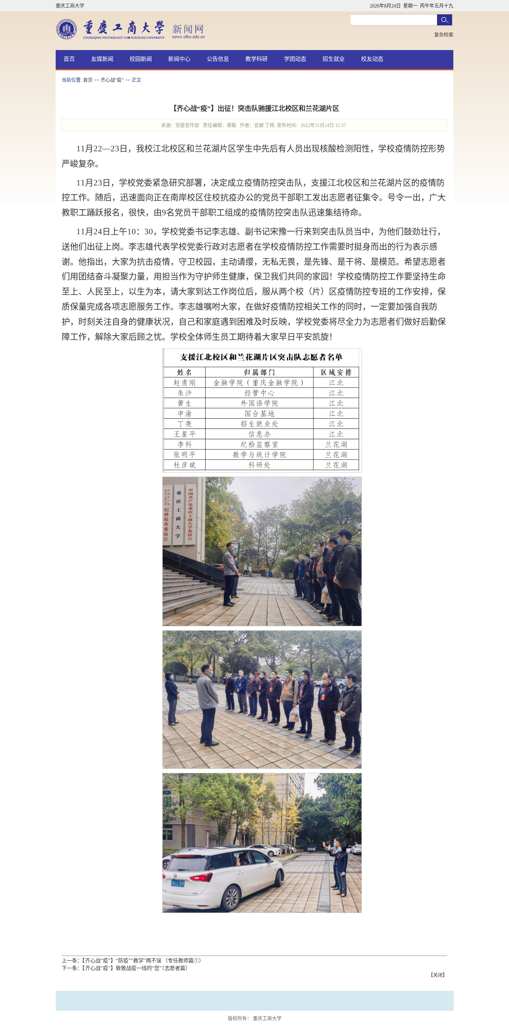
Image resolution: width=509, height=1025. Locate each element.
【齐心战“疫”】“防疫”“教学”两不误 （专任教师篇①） (143, 960)
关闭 (438, 975)
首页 (69, 59)
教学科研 (256, 59)
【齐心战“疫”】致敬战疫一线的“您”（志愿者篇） (136, 968)
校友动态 (372, 59)
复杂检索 (443, 35)
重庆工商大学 (70, 6)
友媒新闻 (102, 59)
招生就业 (333, 59)
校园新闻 (141, 59)
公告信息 (218, 59)
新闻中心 (179, 59)
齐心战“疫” (112, 80)
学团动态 (295, 59)
